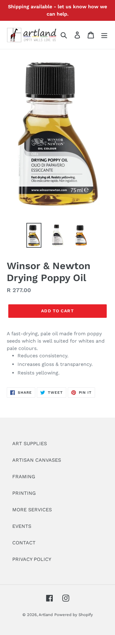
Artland (46, 614)
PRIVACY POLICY (31, 559)
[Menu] (104, 35)
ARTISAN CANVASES (36, 460)
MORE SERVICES (32, 510)
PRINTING (24, 493)
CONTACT (24, 543)
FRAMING (23, 476)
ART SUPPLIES (29, 443)
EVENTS (21, 526)
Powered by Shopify (73, 614)
